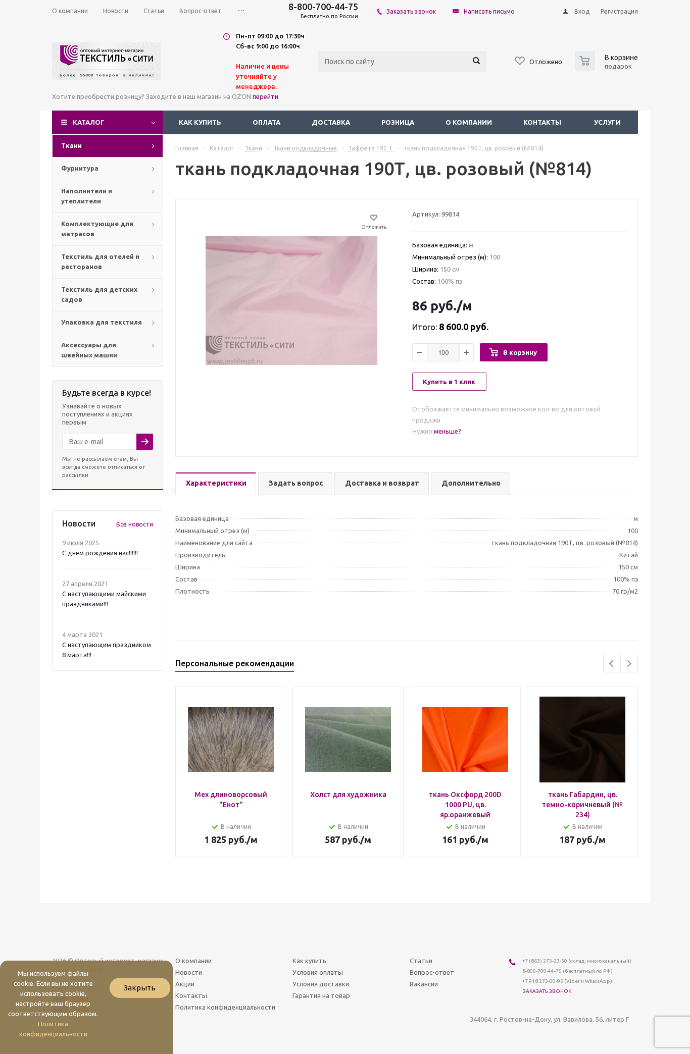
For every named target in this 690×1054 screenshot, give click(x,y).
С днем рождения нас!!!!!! (100, 552)
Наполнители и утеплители (86, 195)
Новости (188, 972)
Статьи (421, 960)
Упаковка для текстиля (101, 322)
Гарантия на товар (321, 995)
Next (629, 663)
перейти (265, 96)
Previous (612, 663)
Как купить (200, 122)
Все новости (134, 524)
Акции (184, 983)
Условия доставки (320, 983)
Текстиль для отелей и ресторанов (100, 261)
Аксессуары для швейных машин (89, 349)
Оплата (266, 122)
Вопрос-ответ (432, 972)
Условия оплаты (317, 972)
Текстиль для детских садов (99, 294)
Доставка (331, 122)
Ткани (71, 145)
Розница (397, 122)
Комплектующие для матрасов (97, 228)
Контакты (542, 122)
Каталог (89, 122)
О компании (469, 122)
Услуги (607, 122)
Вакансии (424, 983)
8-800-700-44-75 (323, 7)
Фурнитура (79, 168)
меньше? (447, 431)
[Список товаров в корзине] (608, 67)
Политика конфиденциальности (225, 1007)
